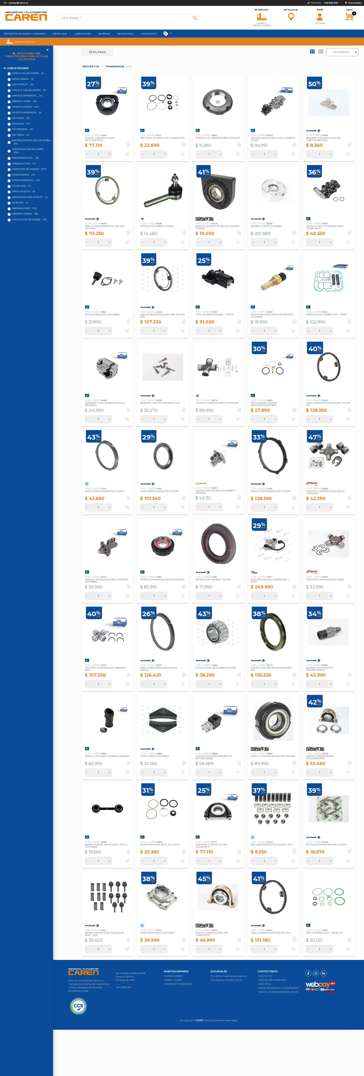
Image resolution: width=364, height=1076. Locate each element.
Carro (349, 10)
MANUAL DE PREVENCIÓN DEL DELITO (278, 992)
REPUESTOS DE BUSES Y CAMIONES (24, 33)
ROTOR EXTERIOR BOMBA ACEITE (326, 844)
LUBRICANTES (83, 33)
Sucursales (355, 3)
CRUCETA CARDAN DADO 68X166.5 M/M (105, 668)
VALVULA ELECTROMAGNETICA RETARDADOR (214, 757)
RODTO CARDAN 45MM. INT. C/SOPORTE (212, 933)
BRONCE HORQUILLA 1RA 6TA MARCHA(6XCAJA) (323, 139)
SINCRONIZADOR (24, 208)
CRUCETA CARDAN (25, 106)
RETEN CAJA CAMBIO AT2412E (213, 579)
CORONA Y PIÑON (24, 101)
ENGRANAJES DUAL (25, 158)
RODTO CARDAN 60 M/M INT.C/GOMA (273, 756)
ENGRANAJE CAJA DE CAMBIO (28, 151)
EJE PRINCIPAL (22, 129)
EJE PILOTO (21, 123)
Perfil (320, 10)
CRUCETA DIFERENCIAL (27, 112)
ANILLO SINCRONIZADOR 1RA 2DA (271, 932)
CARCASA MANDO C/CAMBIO (157, 932)
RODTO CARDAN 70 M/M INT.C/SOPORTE (99, 139)
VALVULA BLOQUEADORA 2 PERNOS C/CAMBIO (106, 580)
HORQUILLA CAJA (24, 163)
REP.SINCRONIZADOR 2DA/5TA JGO (272, 844)
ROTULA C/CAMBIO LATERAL (157, 226)
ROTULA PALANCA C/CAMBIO (102, 314)
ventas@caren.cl (18, 3)
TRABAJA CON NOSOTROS (272, 980)
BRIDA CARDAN (23, 79)
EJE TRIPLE (20, 135)
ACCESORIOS (149, 33)
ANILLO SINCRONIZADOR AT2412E (270, 491)
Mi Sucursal (291, 10)
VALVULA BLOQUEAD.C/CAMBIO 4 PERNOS (216, 491)
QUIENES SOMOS (173, 976)
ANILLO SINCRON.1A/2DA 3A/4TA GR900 (159, 668)
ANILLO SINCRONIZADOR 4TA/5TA (104, 491)
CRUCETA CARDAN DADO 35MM (325, 579)
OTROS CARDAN (23, 174)
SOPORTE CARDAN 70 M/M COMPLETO (212, 845)
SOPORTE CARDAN (25, 213)
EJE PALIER (21, 118)
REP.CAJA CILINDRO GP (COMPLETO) (162, 137)
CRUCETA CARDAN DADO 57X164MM (217, 402)
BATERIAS (104, 33)
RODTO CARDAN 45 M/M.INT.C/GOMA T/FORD (217, 227)
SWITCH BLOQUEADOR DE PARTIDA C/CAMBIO (272, 315)
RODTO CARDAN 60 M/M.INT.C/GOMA (162, 579)
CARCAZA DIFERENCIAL (27, 95)
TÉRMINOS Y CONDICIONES (178, 984)
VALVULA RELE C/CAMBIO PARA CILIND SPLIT (325, 227)
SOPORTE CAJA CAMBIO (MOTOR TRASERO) (105, 404)
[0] (349, 24)
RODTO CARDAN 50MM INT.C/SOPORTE (320, 757)
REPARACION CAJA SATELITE (30, 197)
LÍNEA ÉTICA (264, 984)
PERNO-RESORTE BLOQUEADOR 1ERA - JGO (104, 933)
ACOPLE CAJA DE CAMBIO (28, 73)
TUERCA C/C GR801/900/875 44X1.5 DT (218, 137)
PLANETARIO (21, 186)
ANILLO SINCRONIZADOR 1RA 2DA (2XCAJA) (105, 227)
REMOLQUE (60, 33)
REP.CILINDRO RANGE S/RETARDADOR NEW (264, 404)
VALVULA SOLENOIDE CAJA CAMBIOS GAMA (273, 139)
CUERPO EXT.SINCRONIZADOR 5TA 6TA (271, 668)
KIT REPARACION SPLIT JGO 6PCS (159, 844)
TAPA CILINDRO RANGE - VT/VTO (215, 314)
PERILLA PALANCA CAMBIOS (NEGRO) (107, 756)
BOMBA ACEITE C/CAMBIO (266, 226)
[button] (261, 16)
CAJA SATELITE (23, 84)
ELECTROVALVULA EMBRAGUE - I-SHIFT (271, 580)
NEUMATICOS (125, 33)
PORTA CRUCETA (23, 191)
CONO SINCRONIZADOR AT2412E (159, 491)
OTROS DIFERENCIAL (26, 180)
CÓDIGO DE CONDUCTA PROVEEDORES (278, 988)
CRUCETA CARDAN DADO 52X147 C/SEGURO (325, 492)
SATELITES (20, 202)
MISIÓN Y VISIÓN (173, 980)
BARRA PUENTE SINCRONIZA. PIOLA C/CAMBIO (106, 845)
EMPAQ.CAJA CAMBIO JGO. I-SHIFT (326, 314)
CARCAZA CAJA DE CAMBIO (29, 90)
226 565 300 (331, 3)
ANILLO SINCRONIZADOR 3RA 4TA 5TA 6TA (162, 315)
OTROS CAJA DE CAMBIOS (29, 169)
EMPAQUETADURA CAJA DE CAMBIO (31, 142)
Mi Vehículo (261, 10)
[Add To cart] (127, 154)
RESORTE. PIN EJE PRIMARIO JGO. (160, 402)
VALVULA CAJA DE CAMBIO (29, 219)
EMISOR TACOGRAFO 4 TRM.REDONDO (320, 668)
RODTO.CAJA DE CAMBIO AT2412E (216, 667)
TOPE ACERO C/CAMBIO (154, 756)
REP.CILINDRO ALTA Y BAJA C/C (324, 932)
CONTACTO (265, 976)
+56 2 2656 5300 (123, 987)
